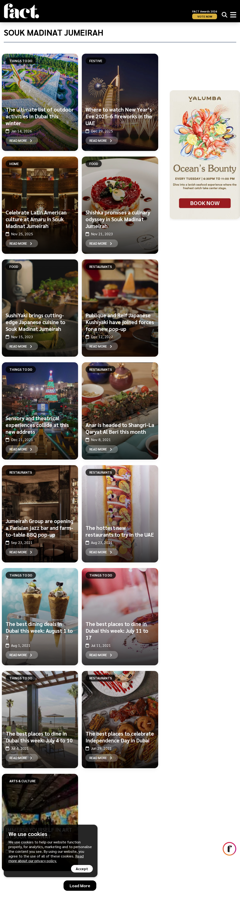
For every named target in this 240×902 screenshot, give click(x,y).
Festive (95, 61)
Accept (82, 868)
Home (14, 163)
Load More (80, 885)
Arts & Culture (22, 781)
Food (93, 163)
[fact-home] (21, 11)
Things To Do (20, 61)
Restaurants (100, 266)
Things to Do (20, 369)
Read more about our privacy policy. (46, 858)
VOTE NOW (204, 16)
